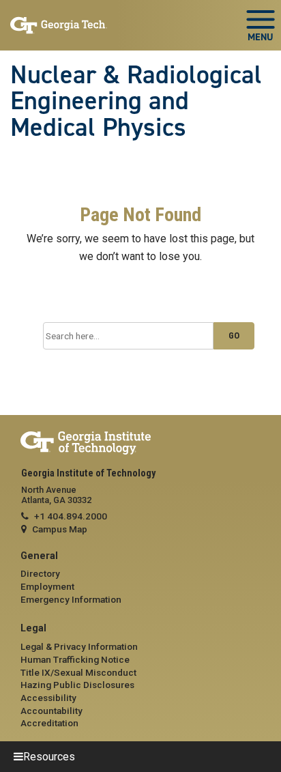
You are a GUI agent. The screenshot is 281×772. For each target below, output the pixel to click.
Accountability (51, 710)
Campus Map (59, 529)
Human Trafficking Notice (75, 659)
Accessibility (48, 697)
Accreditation (49, 722)
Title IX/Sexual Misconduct (78, 672)
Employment (47, 586)
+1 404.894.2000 (70, 516)
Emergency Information (70, 599)
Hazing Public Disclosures (77, 684)
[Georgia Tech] (140, 443)
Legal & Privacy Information (79, 646)
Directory (40, 573)
